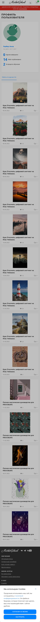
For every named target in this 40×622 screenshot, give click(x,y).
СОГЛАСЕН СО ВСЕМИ (20, 612)
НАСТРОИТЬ (20, 617)
